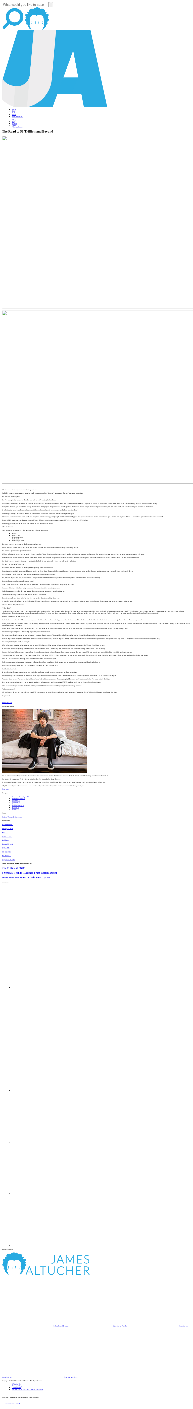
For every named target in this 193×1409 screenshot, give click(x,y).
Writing (15, 807)
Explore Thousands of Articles (12, 817)
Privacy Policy (17, 1386)
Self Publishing (18, 805)
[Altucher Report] (37, 29)
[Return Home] (55, 106)
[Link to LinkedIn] (37, 1039)
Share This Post (7, 702)
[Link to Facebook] (37, 936)
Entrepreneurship (18, 798)
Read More (5, 789)
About (14, 109)
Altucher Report (17, 116)
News (14, 114)
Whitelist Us (16, 1384)
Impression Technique (20, 797)
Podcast (14, 113)
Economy (16, 804)
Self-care (16, 802)
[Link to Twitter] (37, 1090)
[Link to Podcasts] (64, 1274)
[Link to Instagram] (37, 1245)
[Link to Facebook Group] (37, 987)
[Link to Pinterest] (37, 1193)
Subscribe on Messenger (61, 1326)
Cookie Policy (16, 1387)
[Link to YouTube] (37, 1142)
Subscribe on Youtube (119, 1326)
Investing (16, 800)
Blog (13, 111)
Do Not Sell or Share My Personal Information (27, 1389)
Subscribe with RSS (70, 1377)
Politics (15, 809)
